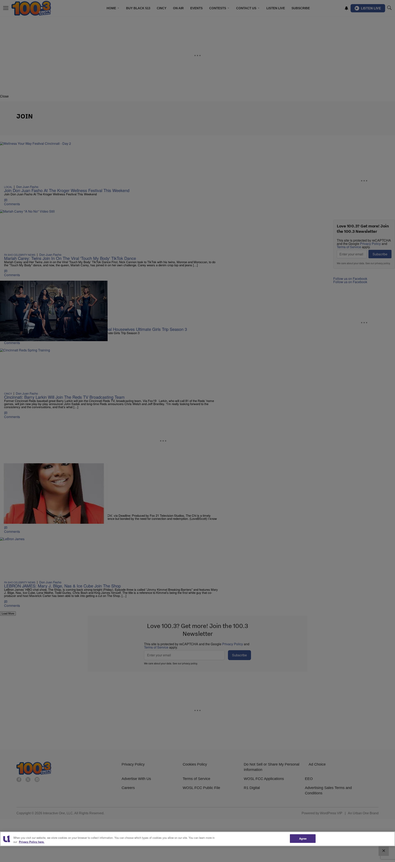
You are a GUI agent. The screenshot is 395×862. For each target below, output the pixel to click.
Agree (303, 838)
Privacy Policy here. (31, 842)
